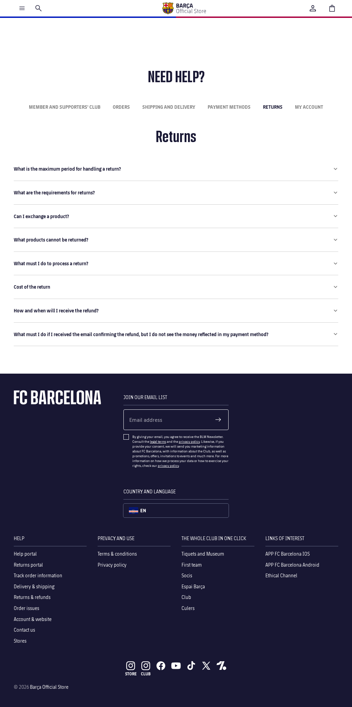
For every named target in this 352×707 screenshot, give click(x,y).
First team (192, 565)
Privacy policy (112, 565)
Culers (188, 608)
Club (186, 597)
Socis (187, 575)
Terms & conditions (117, 554)
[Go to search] (38, 8)
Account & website (33, 619)
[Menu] (22, 8)
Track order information (38, 575)
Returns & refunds (32, 597)
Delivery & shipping (34, 586)
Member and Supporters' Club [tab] (64, 107)
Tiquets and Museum (203, 554)
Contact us (24, 630)
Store (130, 673)
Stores (20, 641)
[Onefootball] (221, 665)
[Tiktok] (191, 665)
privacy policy (189, 441)
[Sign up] (218, 420)
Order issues (26, 608)
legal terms (158, 441)
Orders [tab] (121, 107)
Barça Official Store (49, 687)
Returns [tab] (273, 107)
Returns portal (28, 565)
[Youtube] (176, 665)
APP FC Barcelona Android (292, 565)
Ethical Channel (281, 575)
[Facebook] (160, 665)
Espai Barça (193, 586)
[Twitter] (206, 665)
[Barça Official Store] (184, 8)
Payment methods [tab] (229, 107)
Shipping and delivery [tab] (168, 107)
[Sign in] (313, 8)
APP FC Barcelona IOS (287, 554)
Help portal (25, 554)
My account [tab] (309, 107)
